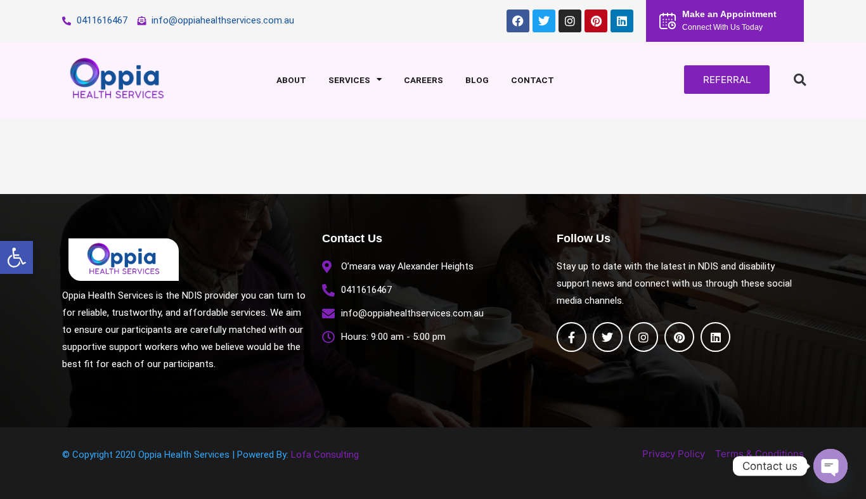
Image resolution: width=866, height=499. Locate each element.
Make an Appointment (729, 14)
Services (349, 80)
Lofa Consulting (325, 454)
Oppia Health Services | (187, 454)
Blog (477, 80)
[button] (16, 257)
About (291, 80)
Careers (423, 80)
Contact (532, 80)
